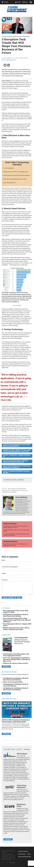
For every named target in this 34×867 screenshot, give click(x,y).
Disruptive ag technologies (20, 490)
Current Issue (22, 854)
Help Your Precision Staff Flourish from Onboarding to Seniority (16, 466)
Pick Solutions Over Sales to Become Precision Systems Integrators (15, 461)
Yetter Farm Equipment (21, 786)
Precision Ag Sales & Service (9, 60)
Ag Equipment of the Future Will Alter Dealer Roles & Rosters (15, 526)
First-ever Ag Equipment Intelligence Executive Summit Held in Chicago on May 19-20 (16, 659)
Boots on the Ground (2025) (12, 682)
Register (25, 2)
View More (6, 666)
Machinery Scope (21, 805)
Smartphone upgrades (10, 492)
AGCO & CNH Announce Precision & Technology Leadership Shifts (16, 721)
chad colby (7, 490)
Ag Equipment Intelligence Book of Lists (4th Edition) (15, 685)
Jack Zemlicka (6, 58)
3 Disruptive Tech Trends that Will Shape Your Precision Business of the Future (17, 450)
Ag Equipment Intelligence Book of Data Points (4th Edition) (15, 615)
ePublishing (12, 862)
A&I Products (22, 754)
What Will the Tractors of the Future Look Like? (16, 530)
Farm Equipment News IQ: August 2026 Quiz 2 (17, 624)
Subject (4, 573)
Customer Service (23, 851)
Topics (6, 2)
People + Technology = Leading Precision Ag (16, 456)
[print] (8, 65)
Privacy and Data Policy (24, 856)
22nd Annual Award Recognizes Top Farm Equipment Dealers (16, 654)
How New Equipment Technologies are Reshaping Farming (15, 544)
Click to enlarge (17, 305)
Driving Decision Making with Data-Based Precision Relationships (16, 445)
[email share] (5, 65)
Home (29, 854)
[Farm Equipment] (7, 644)
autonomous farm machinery (18, 488)
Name (4, 560)
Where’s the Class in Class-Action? (15, 663)
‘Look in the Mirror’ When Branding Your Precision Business (16, 534)
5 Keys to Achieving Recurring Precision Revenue (16, 472)
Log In (18, 2)
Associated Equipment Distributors (11, 725)
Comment (5, 580)
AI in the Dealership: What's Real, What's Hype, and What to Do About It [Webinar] (17, 620)
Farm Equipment (21, 637)
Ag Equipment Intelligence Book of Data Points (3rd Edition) (15, 689)
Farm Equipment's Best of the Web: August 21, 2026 (15, 611)
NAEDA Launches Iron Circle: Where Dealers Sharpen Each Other (16, 628)
